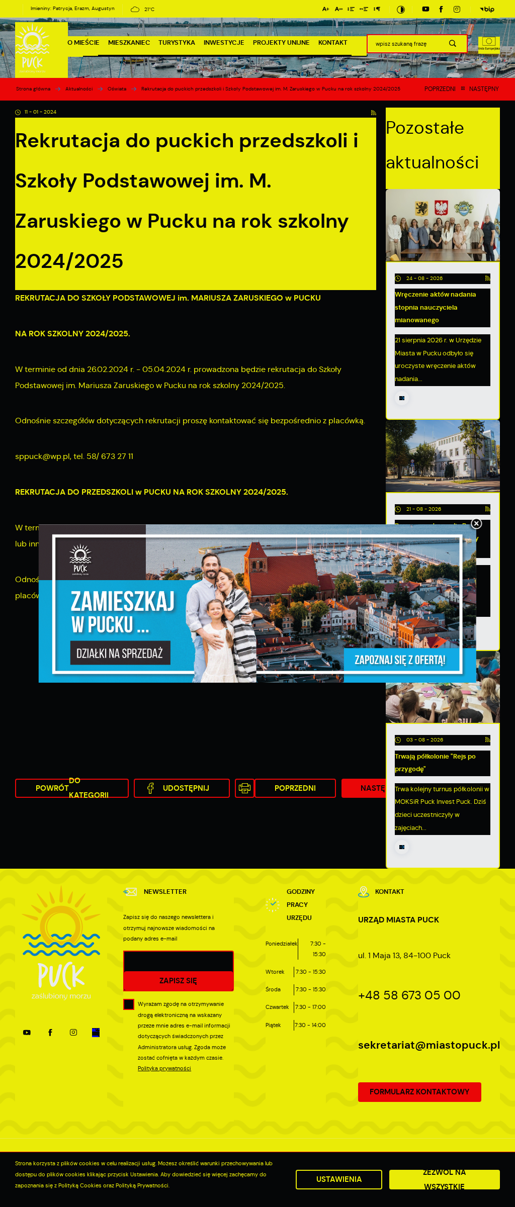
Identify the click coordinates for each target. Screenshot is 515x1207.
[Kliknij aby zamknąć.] (476, 524)
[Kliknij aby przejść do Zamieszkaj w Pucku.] (257, 603)
